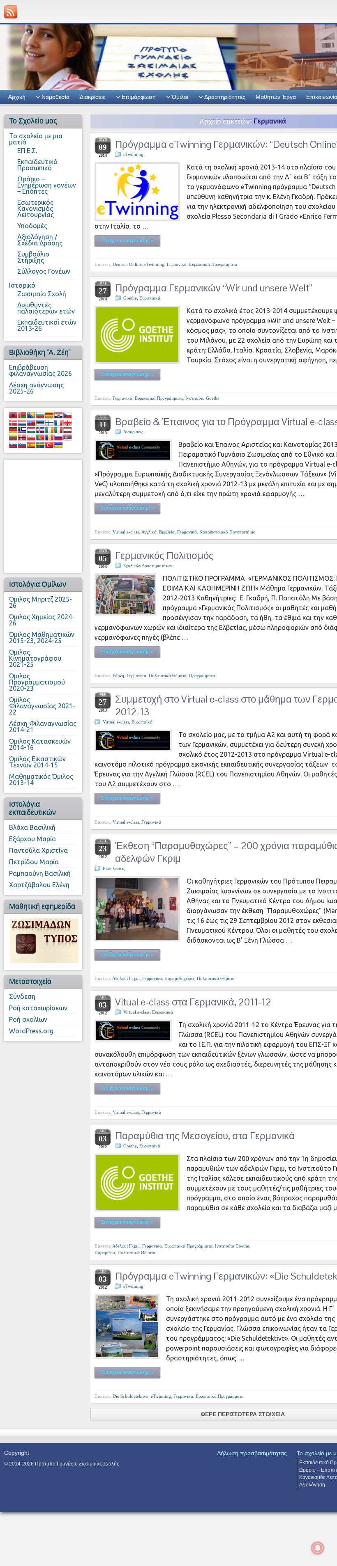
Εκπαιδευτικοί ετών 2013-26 (46, 325)
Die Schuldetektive (130, 1396)
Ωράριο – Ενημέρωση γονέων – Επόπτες (46, 185)
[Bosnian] (31, 415)
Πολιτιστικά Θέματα (168, 675)
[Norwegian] (22, 437)
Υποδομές (32, 225)
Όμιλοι (180, 97)
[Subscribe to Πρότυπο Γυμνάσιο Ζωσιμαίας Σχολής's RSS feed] (10, 11)
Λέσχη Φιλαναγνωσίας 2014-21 (42, 726)
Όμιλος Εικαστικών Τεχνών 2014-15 (37, 762)
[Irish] (49, 430)
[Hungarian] (31, 430)
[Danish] (13, 422)
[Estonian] (40, 422)
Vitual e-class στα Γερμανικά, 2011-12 (193, 1002)
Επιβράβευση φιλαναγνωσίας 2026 (40, 370)
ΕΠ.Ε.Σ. (27, 150)
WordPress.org (31, 1031)
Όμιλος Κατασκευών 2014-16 (40, 744)
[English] (31, 422)
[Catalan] (49, 415)
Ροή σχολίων (28, 1019)
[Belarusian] (22, 415)
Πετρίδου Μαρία (34, 861)
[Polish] (31, 437)
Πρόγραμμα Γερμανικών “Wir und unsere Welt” (213, 288)
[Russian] (58, 437)
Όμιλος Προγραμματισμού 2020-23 (37, 682)
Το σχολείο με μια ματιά (35, 139)
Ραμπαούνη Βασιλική (40, 873)
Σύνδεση (22, 996)
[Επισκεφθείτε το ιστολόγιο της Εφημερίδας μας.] (44, 940)
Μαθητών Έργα (276, 97)
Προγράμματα (202, 675)
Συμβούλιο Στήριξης (33, 257)
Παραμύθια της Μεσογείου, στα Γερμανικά (205, 1135)
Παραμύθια (105, 1252)
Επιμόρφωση (139, 97)
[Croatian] (58, 415)
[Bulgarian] (40, 415)
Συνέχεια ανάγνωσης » (127, 240)
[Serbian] (67, 437)
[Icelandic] (40, 430)
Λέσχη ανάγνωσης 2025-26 (36, 388)
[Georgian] (67, 422)
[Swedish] (40, 445)
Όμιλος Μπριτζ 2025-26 (40, 602)
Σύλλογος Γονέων (43, 271)
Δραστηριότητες (224, 97)
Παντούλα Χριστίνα (38, 850)
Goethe (130, 297)
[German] (13, 430)
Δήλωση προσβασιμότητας (252, 1453)
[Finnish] (49, 422)
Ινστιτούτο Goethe (202, 398)
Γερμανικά (177, 264)
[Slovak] (13, 445)
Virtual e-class (126, 531)
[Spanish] (31, 445)
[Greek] (22, 430)
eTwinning (133, 154)
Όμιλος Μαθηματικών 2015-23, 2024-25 (41, 637)
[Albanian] (13, 415)
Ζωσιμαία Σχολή (41, 294)
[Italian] (58, 430)
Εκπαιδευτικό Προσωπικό (37, 165)
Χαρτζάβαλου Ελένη (39, 884)
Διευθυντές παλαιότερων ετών (46, 308)
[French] (58, 422)
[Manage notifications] (317, 1548)
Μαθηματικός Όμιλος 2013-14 (41, 779)
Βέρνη (118, 675)
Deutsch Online (127, 264)
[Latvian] (67, 430)
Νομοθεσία (55, 97)
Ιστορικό (22, 285)
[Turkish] (49, 445)
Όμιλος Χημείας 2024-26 (41, 620)
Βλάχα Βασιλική (32, 827)
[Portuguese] (40, 437)
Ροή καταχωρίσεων (38, 1008)
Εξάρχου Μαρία (32, 839)
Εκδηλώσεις (114, 868)
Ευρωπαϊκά (149, 297)
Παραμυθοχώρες (179, 978)
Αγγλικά (149, 531)
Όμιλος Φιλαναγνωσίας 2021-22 (42, 706)
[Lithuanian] (13, 437)
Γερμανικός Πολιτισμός (164, 555)
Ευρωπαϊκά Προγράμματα (213, 264)
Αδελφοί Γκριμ (126, 978)
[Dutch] (22, 422)
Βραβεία (167, 531)
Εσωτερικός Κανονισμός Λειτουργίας (35, 208)
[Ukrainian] (58, 445)
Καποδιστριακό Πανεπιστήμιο (227, 531)
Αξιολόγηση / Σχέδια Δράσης (39, 240)
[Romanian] (49, 437)
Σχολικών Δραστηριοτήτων (147, 565)
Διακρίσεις (93, 97)
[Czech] (67, 415)
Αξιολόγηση (312, 1485)
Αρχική (16, 97)
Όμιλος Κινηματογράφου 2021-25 (35, 658)
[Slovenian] (22, 445)
